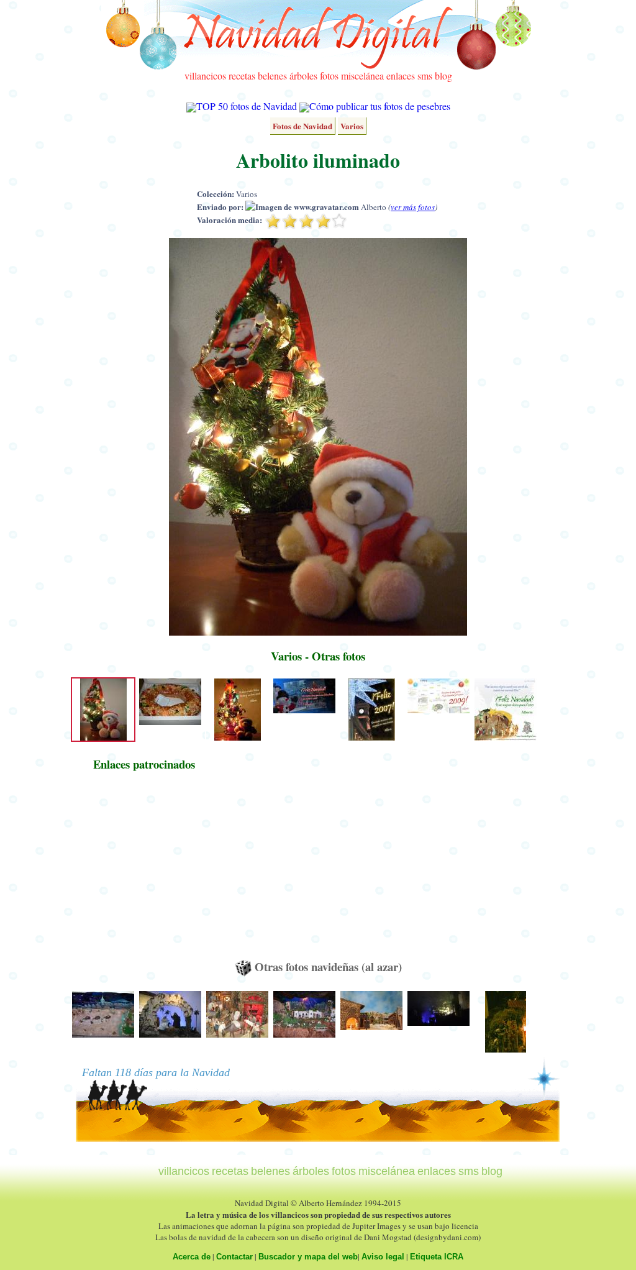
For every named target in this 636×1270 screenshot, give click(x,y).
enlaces (400, 75)
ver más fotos (413, 206)
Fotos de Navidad (302, 126)
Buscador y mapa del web (308, 1256)
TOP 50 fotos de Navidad (246, 105)
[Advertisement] (144, 871)
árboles (303, 75)
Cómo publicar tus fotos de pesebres (379, 105)
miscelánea (362, 75)
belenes (272, 75)
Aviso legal (382, 1256)
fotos (329, 75)
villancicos (205, 75)
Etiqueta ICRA (436, 1256)
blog (443, 75)
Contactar (234, 1256)
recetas (242, 75)
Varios (351, 126)
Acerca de (192, 1256)
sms (424, 75)
